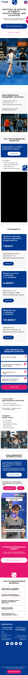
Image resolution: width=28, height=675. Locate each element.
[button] (14, 26)
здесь (21, 668)
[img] (7, 643)
